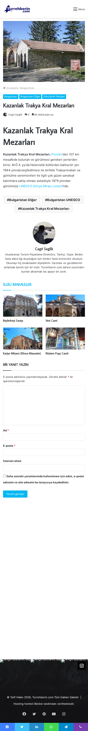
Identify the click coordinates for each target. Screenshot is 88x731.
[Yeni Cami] (65, 306)
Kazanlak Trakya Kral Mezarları (44, 209)
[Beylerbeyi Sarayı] (22, 306)
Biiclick (38, 703)
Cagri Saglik (15, 114)
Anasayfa (12, 88)
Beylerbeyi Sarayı (13, 320)
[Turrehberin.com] (17, 9)
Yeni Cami (51, 320)
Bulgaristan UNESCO (63, 200)
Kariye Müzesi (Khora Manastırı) (22, 353)
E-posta (9, 445)
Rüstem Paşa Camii (57, 353)
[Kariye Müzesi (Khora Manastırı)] (22, 339)
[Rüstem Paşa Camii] (65, 339)
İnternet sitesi (12, 461)
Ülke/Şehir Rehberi (54, 96)
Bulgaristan (27, 88)
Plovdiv (56, 154)
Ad (6, 430)
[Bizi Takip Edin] (81, 666)
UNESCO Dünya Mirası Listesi (40, 186)
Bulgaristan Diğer (30, 96)
